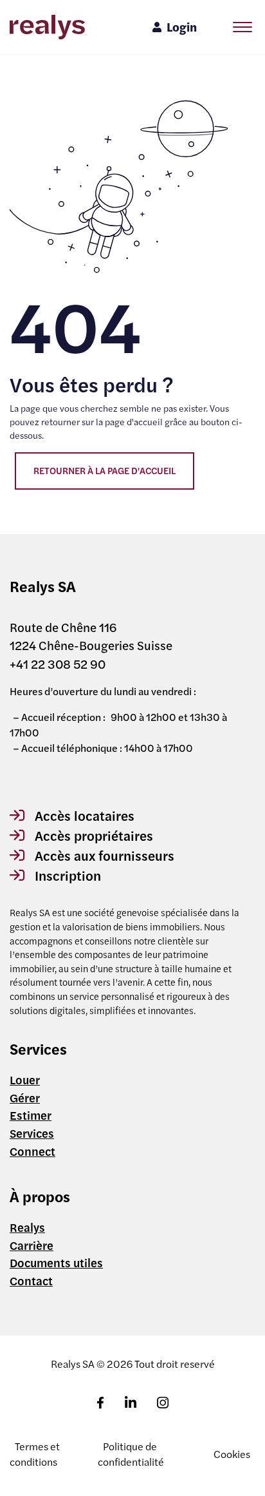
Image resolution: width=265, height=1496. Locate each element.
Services (32, 1132)
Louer (25, 1079)
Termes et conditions (35, 1454)
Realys (27, 1226)
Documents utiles (56, 1262)
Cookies (232, 1453)
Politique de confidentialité (131, 1454)
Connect (32, 1150)
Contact (31, 1280)
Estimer (30, 1114)
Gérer (25, 1097)
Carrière (31, 1244)
